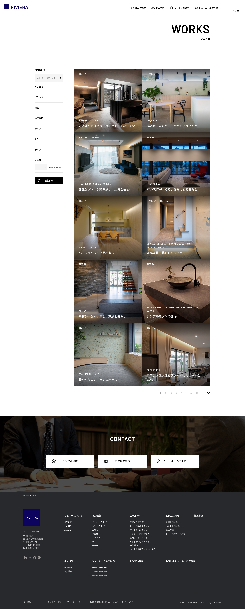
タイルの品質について (140, 526)
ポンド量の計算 (173, 526)
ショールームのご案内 (103, 561)
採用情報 (27, 602)
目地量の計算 (172, 522)
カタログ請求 (122, 461)
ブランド (39, 97)
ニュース (39, 602)
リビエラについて (73, 515)
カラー (38, 139)
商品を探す (140, 8)
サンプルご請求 (181, 8)
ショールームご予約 (208, 8)
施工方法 (170, 530)
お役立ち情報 (172, 515)
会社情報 (68, 561)
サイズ (38, 149)
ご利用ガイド (136, 515)
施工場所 (39, 118)
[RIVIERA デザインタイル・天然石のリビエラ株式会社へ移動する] (24, 496)
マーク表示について (139, 530)
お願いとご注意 (137, 522)
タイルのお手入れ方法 (176, 534)
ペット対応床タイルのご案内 (143, 549)
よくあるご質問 (55, 602)
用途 (37, 108)
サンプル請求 (70, 461)
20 (197, 393)
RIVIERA (68, 522)
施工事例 (160, 8)
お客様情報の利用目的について (104, 602)
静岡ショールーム (100, 575)
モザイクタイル (99, 526)
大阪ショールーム (100, 571)
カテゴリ (39, 87)
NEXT (207, 393)
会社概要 (68, 567)
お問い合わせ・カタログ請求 (180, 561)
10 (190, 393)
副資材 (95, 534)
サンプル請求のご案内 (140, 534)
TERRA (67, 526)
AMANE (67, 530)
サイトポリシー (129, 602)
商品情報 (96, 515)
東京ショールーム (100, 567)
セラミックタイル (100, 522)
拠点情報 (68, 571)
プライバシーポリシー (76, 602)
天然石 (95, 530)
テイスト (39, 128)
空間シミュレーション (140, 538)
